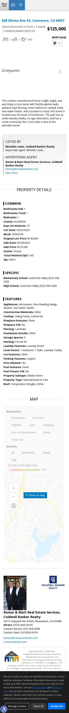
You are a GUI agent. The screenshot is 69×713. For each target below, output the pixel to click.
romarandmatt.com (15, 641)
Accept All (57, 706)
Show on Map (36, 495)
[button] (4, 709)
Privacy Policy (39, 687)
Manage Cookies (17, 706)
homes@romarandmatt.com (21, 169)
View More (11, 173)
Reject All (38, 706)
